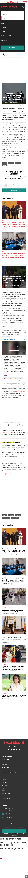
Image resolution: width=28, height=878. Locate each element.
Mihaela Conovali (5, 671)
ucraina (4, 165)
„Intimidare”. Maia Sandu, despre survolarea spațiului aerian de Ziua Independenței (14, 695)
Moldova (18, 515)
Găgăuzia (4, 788)
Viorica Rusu (5, 102)
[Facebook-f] (8, 749)
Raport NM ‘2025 (6, 798)
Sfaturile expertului (6, 796)
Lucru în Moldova (6, 793)
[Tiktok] (16, 749)
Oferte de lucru (6, 767)
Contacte (4, 764)
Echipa (3, 762)
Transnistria (4, 785)
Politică (3, 220)
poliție (18, 162)
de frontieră (4, 162)
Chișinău (4, 515)
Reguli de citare (6, 770)
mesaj (11, 515)
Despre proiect (6, 759)
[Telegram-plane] (19, 749)
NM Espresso (5, 782)
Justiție (4, 90)
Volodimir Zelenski (5, 517)
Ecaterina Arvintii (6, 230)
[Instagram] (14, 749)
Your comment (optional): (11, 849)
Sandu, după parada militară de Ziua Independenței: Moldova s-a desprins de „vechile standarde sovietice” (12, 610)
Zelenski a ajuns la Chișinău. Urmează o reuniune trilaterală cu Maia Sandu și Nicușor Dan (14, 639)
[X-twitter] (11, 749)
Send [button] (1, 858)
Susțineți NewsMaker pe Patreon (11, 772)
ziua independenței (15, 517)
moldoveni (11, 162)
